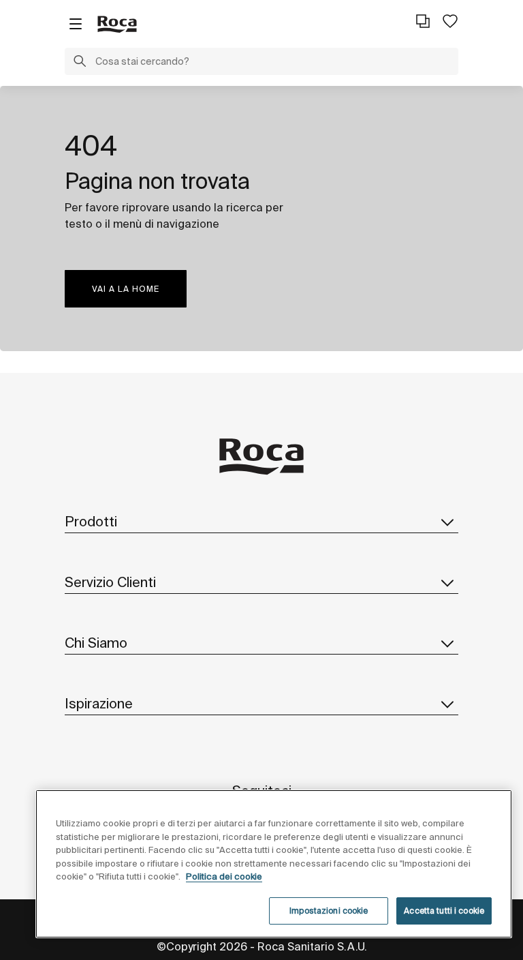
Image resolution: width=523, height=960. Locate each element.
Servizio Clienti (110, 582)
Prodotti (91, 521)
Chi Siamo (96, 642)
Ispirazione (99, 703)
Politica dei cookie (224, 876)
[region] (273, 864)
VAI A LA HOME (125, 288)
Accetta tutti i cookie (444, 910)
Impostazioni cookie (328, 910)
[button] (80, 62)
